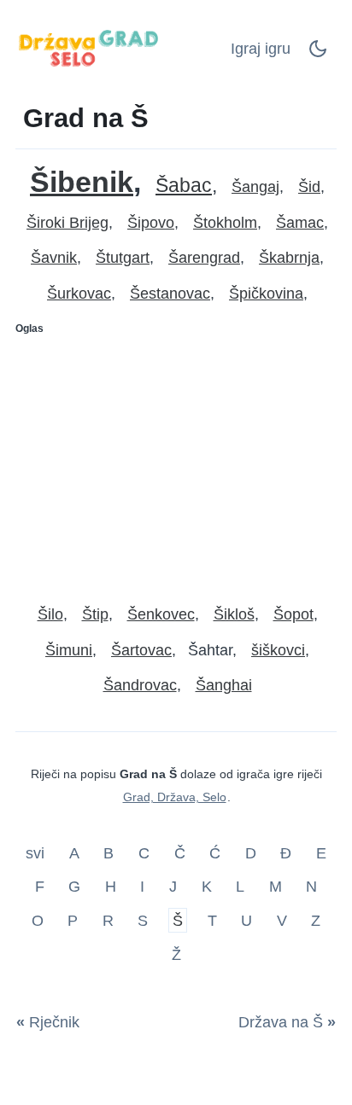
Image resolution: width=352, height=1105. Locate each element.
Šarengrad (204, 257)
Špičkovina (266, 293)
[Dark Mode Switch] (318, 53)
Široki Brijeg (67, 222)
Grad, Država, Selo (174, 797)
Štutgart (123, 257)
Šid (309, 186)
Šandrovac (140, 685)
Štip (95, 614)
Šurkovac (79, 293)
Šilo (50, 614)
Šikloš (234, 614)
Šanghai (224, 685)
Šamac (300, 222)
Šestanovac (170, 293)
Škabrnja (289, 257)
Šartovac (141, 650)
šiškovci (278, 650)
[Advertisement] (176, 462)
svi (37, 852)
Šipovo (150, 222)
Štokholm (225, 222)
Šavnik (54, 257)
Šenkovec (161, 614)
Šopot (293, 614)
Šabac (183, 185)
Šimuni (68, 650)
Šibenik (81, 182)
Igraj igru (260, 48)
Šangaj (255, 186)
